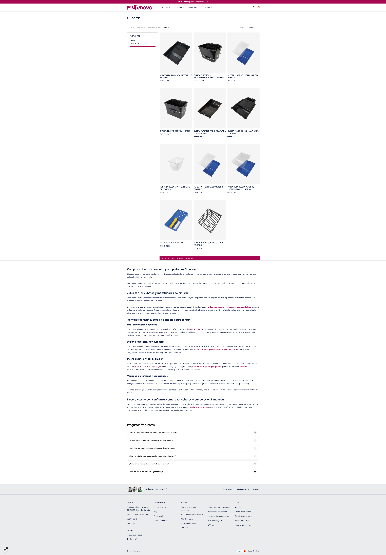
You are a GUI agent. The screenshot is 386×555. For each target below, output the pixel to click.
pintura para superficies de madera (223, 349)
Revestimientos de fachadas (192, 514)
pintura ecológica (154, 366)
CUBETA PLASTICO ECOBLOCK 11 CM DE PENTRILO (242, 76)
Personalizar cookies (243, 525)
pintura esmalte (197, 366)
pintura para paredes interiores (220, 307)
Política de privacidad (243, 512)
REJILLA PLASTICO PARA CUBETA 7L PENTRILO (209, 244)
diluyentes (244, 366)
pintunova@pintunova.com (248, 489)
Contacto (130, 523)
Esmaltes (184, 528)
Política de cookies (242, 520)
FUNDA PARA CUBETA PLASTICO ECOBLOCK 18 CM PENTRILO (240, 188)
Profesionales (159, 516)
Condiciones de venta (243, 516)
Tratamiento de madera (217, 512)
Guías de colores (160, 520)
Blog (156, 512)
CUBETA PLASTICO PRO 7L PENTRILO (175, 131)
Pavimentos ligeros (215, 520)
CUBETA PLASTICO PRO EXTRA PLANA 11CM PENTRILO (210, 132)
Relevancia (253, 27)
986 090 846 (227, 489)
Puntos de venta (160, 507)
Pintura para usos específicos (219, 507)
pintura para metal (200, 349)
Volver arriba (189, 258)
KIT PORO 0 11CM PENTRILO (171, 243)
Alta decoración (187, 519)
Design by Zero (253, 551)
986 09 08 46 (132, 519)
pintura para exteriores (242, 307)
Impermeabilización (189, 523)
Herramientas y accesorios (218, 516)
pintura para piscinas (213, 366)
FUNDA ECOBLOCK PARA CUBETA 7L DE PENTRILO (175, 188)
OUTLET (211, 525)
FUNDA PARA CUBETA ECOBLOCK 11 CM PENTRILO (208, 188)
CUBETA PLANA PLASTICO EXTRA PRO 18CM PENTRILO (176, 76)
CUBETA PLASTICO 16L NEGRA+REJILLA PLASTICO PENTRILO (209, 76)
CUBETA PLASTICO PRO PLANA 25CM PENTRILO (243, 132)
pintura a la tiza (140, 366)
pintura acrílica (194, 329)
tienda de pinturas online (199, 407)
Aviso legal (239, 507)
